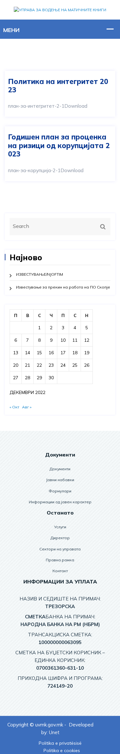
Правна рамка (60, 559)
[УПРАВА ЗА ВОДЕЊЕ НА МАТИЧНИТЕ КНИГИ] (60, 9)
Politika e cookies (62, 750)
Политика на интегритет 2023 (58, 85)
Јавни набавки (60, 479)
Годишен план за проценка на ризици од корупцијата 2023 (59, 145)
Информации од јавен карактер (60, 501)
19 (86, 353)
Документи (60, 468)
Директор (60, 537)
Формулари (60, 491)
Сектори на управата (60, 549)
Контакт (60, 570)
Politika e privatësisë (60, 743)
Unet (54, 732)
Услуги (60, 526)
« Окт (14, 407)
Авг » (26, 407)
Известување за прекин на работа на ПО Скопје (63, 287)
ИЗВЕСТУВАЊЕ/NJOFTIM (39, 274)
